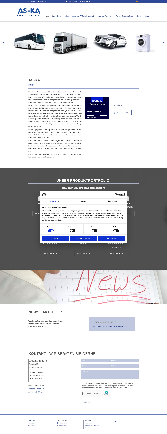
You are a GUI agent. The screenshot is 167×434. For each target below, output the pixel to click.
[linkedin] (115, 421)
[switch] (72, 230)
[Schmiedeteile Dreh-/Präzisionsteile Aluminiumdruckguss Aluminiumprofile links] (113, 16)
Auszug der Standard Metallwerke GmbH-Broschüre (111, 326)
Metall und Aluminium (104, 16)
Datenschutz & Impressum (93, 425)
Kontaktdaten (89, 423)
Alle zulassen (111, 238)
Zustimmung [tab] (54, 201)
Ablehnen (55, 238)
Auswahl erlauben (83, 238)
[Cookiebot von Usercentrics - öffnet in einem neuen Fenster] (116, 194)
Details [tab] (83, 201)
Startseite (88, 420)
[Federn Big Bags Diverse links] (133, 16)
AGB (87, 427)
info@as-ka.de (86, 1)
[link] (83, 16)
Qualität (66, 16)
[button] (118, 105)
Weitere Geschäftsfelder (124, 16)
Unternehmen (56, 16)
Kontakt (147, 16)
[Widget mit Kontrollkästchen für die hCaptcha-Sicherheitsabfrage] (95, 393)
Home (47, 16)
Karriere (139, 16)
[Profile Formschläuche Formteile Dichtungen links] (94, 16)
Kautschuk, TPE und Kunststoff (82, 16)
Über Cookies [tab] (112, 201)
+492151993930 (73, 1)
